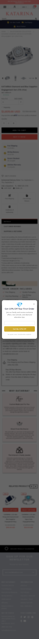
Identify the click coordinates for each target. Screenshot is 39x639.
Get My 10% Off (19, 329)
